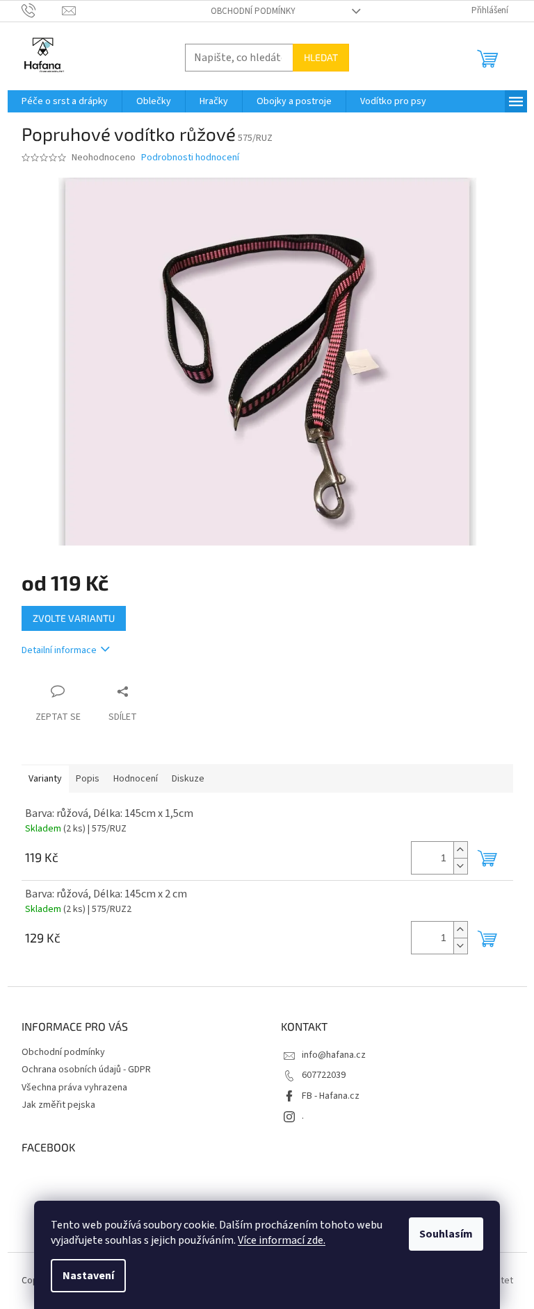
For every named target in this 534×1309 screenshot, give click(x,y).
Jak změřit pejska (58, 1105)
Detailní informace (59, 650)
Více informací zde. (281, 1240)
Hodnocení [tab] (135, 779)
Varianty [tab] (45, 779)
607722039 (324, 1075)
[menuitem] (65, 101)
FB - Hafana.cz (330, 1096)
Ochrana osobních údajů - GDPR (86, 1069)
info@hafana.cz (334, 1055)
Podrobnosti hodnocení (190, 157)
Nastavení (88, 1275)
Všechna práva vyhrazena (74, 1088)
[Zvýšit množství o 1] (460, 850)
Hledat (321, 57)
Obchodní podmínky (253, 11)
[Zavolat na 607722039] (42, 10)
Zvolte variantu (74, 618)
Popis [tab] (87, 779)
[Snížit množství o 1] (460, 866)
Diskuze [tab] (188, 779)
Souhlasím (446, 1234)
